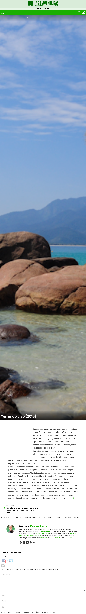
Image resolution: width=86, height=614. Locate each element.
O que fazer (26, 517)
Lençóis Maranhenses (34, 535)
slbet (72, 498)
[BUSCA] (79, 12)
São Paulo (77, 517)
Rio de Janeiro (46, 517)
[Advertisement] (17, 442)
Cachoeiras (7, 517)
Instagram (43, 538)
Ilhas (17, 517)
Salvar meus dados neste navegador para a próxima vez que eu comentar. (30, 612)
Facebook (57, 538)
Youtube (70, 538)
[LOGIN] (83, 12)
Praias (35, 517)
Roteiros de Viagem (63, 517)
